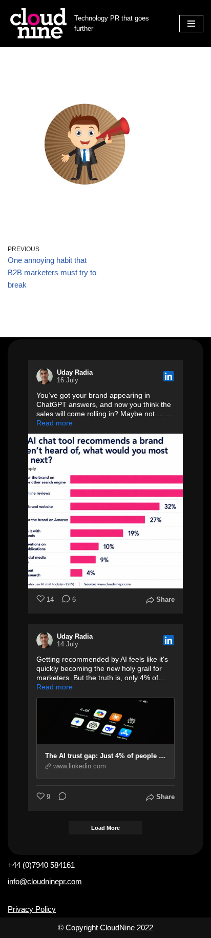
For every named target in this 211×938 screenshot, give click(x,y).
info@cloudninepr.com (45, 881)
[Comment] (59, 797)
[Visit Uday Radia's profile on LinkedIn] (46, 376)
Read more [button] (54, 423)
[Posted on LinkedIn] (168, 376)
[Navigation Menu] (191, 23)
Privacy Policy (32, 909)
